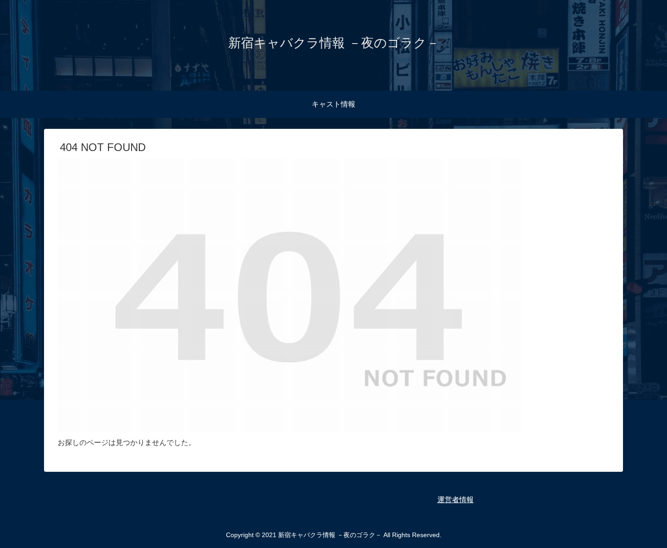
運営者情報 (455, 500)
